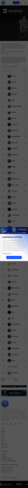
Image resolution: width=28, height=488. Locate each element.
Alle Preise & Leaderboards (14, 257)
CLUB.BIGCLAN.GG (6, 253)
